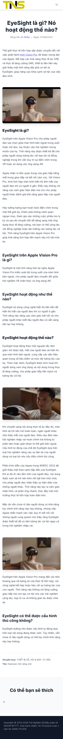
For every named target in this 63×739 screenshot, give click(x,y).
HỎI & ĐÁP (35, 659)
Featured (12, 664)
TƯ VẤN (46, 659)
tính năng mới (24, 664)
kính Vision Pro (28, 54)
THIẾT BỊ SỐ (23, 659)
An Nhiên (25, 37)
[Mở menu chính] (57, 5)
